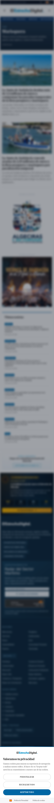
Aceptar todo (27, 792)
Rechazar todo (27, 784)
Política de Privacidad (21, 800)
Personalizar (27, 776)
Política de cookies (39, 800)
